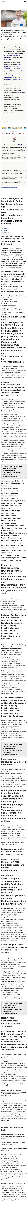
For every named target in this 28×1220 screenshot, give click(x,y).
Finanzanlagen (5, 234)
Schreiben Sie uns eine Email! (9, 187)
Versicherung (4, 230)
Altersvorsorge (5, 232)
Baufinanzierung (5, 228)
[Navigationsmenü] (25, 2)
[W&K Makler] (5, 2)
